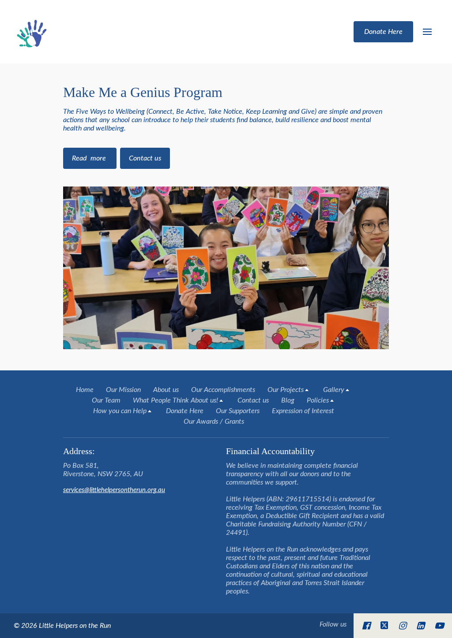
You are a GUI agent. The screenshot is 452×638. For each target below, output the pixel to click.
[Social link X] (384, 625)
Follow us (333, 624)
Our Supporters (238, 410)
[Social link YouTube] (439, 625)
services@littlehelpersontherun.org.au (114, 490)
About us (166, 389)
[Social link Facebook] (366, 625)
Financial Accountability (271, 451)
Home (85, 389)
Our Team (106, 400)
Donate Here (184, 410)
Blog (287, 400)
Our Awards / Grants (214, 421)
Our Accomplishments (223, 389)
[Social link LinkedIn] (420, 625)
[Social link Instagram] (402, 625)
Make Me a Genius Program (142, 92)
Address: (79, 451)
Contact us (253, 400)
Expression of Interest (303, 410)
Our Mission (123, 389)
